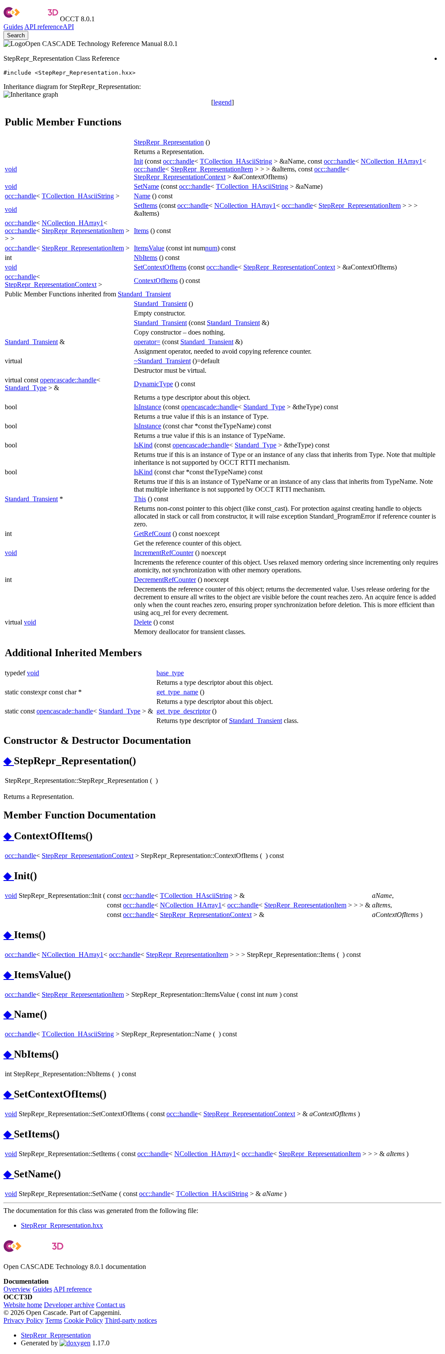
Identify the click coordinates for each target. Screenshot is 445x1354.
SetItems (145, 205)
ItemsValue (149, 248)
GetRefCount (152, 533)
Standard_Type (25, 387)
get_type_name (177, 692)
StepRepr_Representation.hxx (62, 1225)
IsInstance (147, 407)
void (11, 169)
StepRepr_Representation (169, 142)
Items (141, 230)
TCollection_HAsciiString (236, 161)
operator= (147, 341)
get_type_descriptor (183, 711)
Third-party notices (131, 1320)
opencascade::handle (68, 380)
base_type (170, 673)
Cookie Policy (83, 1320)
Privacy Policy (23, 1320)
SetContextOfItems (160, 267)
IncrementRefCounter (163, 552)
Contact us (110, 1304)
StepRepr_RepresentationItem (212, 169)
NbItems (145, 257)
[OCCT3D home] (30, 19)
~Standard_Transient (162, 361)
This (140, 499)
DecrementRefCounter (165, 579)
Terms (53, 1320)
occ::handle (178, 161)
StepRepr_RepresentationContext (180, 177)
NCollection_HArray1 (391, 161)
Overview (17, 1289)
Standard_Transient (144, 294)
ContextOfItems (156, 280)
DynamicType (153, 384)
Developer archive (69, 1304)
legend (222, 102)
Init (138, 161)
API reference (72, 1289)
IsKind (143, 445)
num (211, 248)
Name (142, 196)
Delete (143, 622)
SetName (146, 186)
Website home (22, 1304)
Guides (13, 26)
